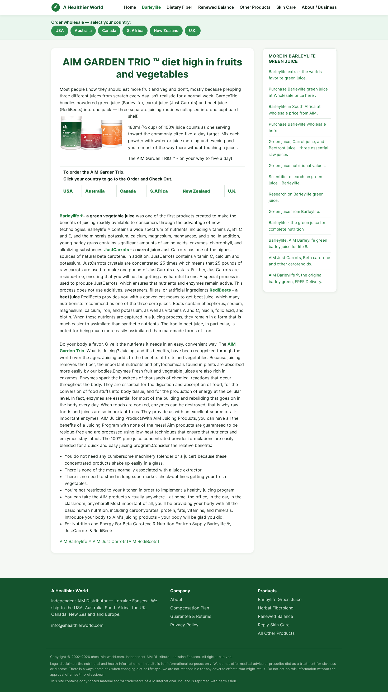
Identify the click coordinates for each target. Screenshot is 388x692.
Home (130, 7)
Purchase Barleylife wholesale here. (297, 127)
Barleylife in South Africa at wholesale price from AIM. (295, 109)
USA (59, 30)
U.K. (192, 30)
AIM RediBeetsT (144, 541)
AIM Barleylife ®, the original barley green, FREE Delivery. (296, 278)
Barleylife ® (71, 215)
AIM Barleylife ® (76, 541)
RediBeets (220, 290)
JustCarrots (116, 249)
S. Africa (135, 30)
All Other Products (276, 633)
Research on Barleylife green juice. (296, 197)
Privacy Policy (184, 624)
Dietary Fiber (179, 7)
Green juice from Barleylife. (294, 211)
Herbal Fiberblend (276, 607)
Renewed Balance (216, 7)
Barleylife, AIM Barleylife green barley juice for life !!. (298, 243)
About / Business (319, 7)
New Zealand (166, 30)
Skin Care (286, 7)
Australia (83, 30)
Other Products (255, 7)
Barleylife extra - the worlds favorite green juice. (295, 74)
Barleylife (151, 7)
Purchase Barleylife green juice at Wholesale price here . (298, 92)
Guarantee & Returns (190, 616)
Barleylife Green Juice (279, 599)
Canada (109, 30)
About (176, 599)
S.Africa (159, 191)
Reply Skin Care (274, 624)
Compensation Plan (189, 607)
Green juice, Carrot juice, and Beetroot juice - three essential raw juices (298, 148)
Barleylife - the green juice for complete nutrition (297, 225)
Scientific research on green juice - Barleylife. (295, 179)
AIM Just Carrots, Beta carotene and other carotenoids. (299, 260)
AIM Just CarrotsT (111, 541)
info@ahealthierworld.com (77, 625)
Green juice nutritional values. (297, 165)
